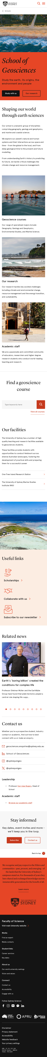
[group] (23, 672)
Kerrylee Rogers (24, 786)
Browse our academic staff (20, 803)
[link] (6, 11)
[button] (38, 4)
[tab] (6, 709)
